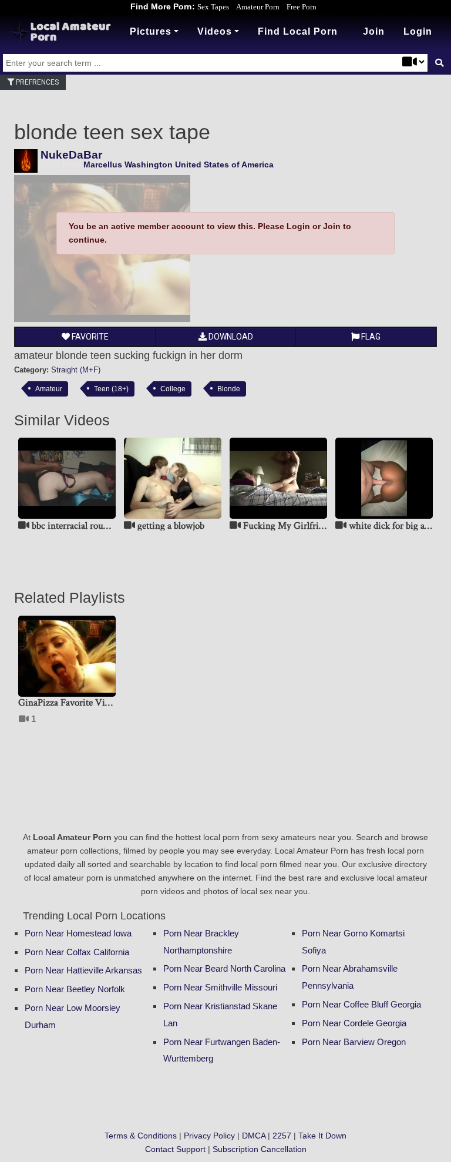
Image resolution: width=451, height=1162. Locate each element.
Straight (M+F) (75, 369)
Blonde (228, 388)
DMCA (253, 1135)
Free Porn (302, 6)
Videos (214, 31)
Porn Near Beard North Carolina (224, 968)
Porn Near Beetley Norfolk (75, 989)
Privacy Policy (209, 1135)
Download (230, 336)
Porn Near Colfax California (77, 952)
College (173, 388)
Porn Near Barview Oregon (354, 1042)
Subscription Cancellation (260, 1149)
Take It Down (322, 1135)
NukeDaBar (71, 155)
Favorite (89, 336)
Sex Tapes (213, 6)
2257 (281, 1135)
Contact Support (175, 1149)
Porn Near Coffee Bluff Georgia (361, 1004)
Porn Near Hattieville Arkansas (83, 970)
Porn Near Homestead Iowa (78, 933)
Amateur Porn (258, 6)
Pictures (150, 31)
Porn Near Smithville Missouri (220, 987)
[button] (418, 31)
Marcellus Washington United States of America (178, 164)
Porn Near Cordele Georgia (354, 1023)
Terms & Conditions (141, 1135)
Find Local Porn (298, 31)
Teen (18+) (111, 388)
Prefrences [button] (36, 82)
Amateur (48, 388)
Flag (370, 336)
